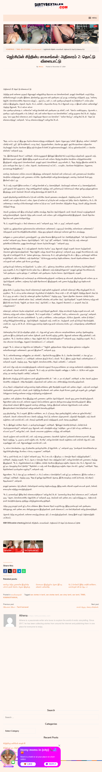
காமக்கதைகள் (16, 594)
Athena (23, 615)
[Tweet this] (10, 571)
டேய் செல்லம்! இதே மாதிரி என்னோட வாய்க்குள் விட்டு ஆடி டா (83, 585)
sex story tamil (65, 594)
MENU (94, 18)
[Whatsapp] (24, 571)
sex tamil (75, 594)
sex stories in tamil (37, 594)
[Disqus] (51, 667)
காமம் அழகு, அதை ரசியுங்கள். (88, 605)
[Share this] (5, 571)
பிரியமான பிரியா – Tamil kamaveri (16, 605)
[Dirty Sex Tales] (51, 5)
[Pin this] (14, 571)
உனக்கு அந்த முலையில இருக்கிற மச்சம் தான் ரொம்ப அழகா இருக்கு (16, 585)
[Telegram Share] (19, 571)
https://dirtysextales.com (39, 615)
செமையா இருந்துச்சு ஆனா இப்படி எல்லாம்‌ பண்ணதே (49, 585)
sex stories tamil (52, 594)
